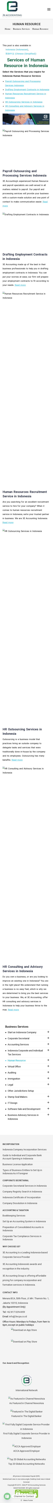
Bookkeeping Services (14, 1215)
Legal (10, 1084)
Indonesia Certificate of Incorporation (22, 1197)
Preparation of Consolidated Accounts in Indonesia (23, 1229)
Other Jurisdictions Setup (21, 1090)
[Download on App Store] (26, 1333)
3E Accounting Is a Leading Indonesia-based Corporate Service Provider (25, 1254)
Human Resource (17, 1060)
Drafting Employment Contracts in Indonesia (27, 89)
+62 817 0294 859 (16, 1312)
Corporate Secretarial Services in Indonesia (25, 1185)
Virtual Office (14, 1066)
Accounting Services (18, 1044)
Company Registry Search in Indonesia (22, 1191)
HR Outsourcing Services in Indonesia (23, 102)
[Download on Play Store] (26, 1344)
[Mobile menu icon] (48, 9)
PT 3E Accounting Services (36, 1485)
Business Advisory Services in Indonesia (23, 1117)
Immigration (14, 1078)
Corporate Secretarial (18, 1038)
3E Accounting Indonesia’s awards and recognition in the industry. (22, 1266)
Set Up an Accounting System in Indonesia (24, 1221)
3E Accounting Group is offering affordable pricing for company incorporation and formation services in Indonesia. (24, 1280)
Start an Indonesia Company (22, 1032)
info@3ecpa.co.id (18, 1316)
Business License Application (18, 1164)
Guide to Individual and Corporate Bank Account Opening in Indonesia (22, 1157)
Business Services (16, 1026)
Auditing (12, 1072)
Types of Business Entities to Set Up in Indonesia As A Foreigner (22, 1172)
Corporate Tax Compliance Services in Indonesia (22, 1238)
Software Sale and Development (24, 1109)
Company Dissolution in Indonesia (20, 1203)
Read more (20, 285)
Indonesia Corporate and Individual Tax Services (25, 1052)
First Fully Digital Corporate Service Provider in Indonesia (26, 1435)
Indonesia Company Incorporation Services (25, 1149)
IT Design (12, 1103)
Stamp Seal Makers (17, 1097)
